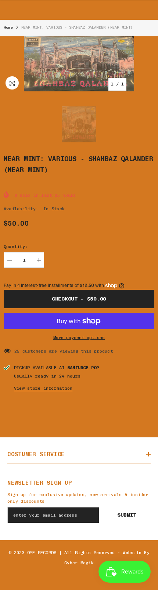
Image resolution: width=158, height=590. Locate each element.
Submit (126, 515)
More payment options (79, 337)
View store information (43, 388)
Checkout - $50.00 (79, 299)
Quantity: (16, 246)
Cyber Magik (79, 562)
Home (8, 27)
